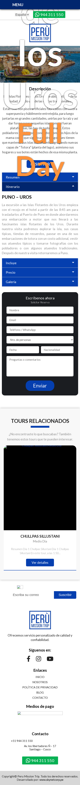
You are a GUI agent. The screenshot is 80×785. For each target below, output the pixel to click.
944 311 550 (51, 14)
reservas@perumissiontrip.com (59, 740)
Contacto (40, 697)
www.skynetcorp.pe (51, 779)
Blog (40, 692)
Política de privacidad (40, 687)
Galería (11, 282)
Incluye (11, 263)
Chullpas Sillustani (40, 536)
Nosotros (40, 682)
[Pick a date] (23, 351)
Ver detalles (40, 562)
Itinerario (13, 187)
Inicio (40, 677)
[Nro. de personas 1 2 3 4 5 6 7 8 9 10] (40, 339)
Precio (10, 272)
